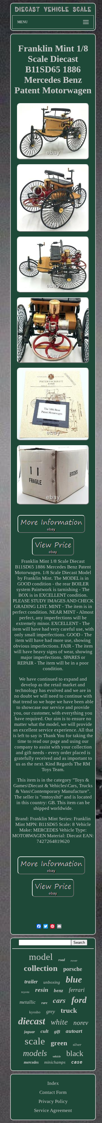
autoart (74, 1031)
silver (77, 1044)
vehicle (57, 1056)
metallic (28, 1002)
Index (53, 1083)
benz (58, 990)
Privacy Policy (53, 1101)
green (59, 1043)
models (35, 1053)
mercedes (31, 1062)
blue (74, 979)
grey (50, 1011)
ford (79, 1000)
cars (59, 1000)
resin (41, 989)
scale (35, 1041)
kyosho (35, 1012)
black (74, 1053)
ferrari (77, 989)
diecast (31, 1021)
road (61, 960)
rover (74, 960)
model (41, 957)
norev (80, 1022)
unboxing (51, 982)
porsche (72, 969)
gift (57, 1031)
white (59, 1022)
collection (41, 968)
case (76, 1062)
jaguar (29, 1032)
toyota (25, 992)
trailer (31, 981)
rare (44, 1003)
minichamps (54, 1062)
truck (69, 1010)
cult (44, 1031)
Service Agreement (53, 1110)
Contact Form (53, 1092)
